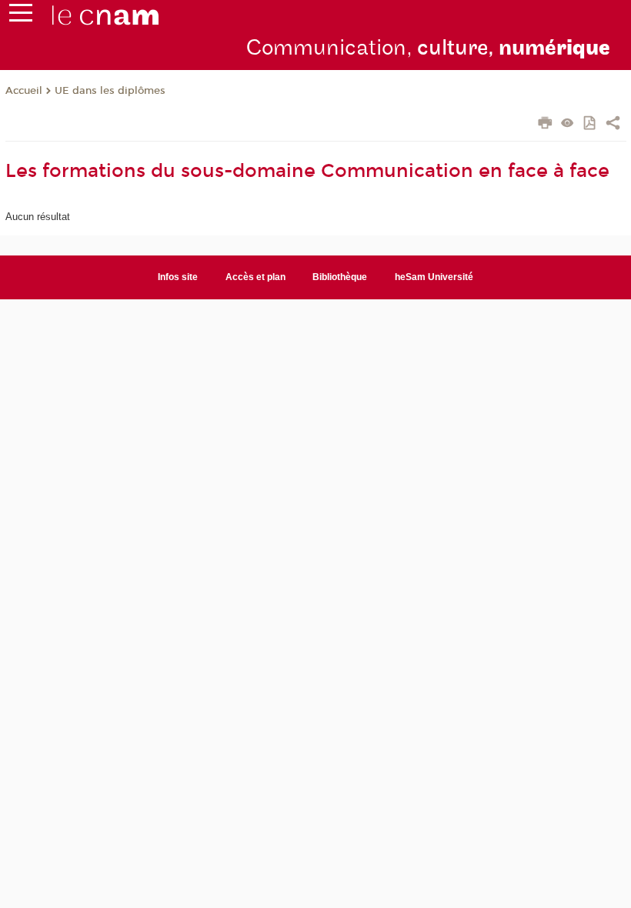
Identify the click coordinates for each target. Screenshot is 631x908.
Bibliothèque (339, 277)
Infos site (178, 277)
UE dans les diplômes (110, 91)
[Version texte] (567, 124)
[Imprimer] (545, 124)
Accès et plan (255, 277)
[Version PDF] (590, 124)
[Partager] (612, 124)
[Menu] (21, 16)
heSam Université (434, 277)
